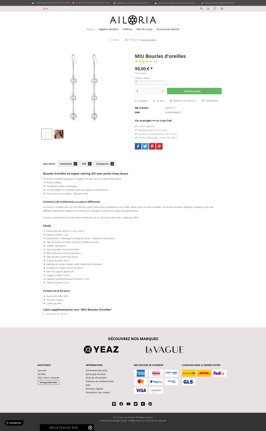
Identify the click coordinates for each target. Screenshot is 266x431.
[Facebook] (138, 146)
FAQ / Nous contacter (48, 377)
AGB (88, 385)
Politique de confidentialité (99, 381)
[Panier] (222, 8)
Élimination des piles (96, 370)
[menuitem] (222, 9)
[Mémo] (215, 8)
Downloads (68, 163)
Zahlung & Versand (95, 374)
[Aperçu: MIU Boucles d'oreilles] (46, 134)
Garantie (42, 370)
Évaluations (104, 163)
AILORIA (42, 374)
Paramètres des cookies (98, 392)
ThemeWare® (160, 420)
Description (49, 163)
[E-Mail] (159, 146)
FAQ (86, 163)
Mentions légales (94, 388)
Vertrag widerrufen (48, 382)
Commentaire (211, 100)
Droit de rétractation (96, 377)
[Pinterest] (152, 146)
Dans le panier (192, 91)
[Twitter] (145, 146)
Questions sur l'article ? (184, 100)
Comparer (142, 100)
